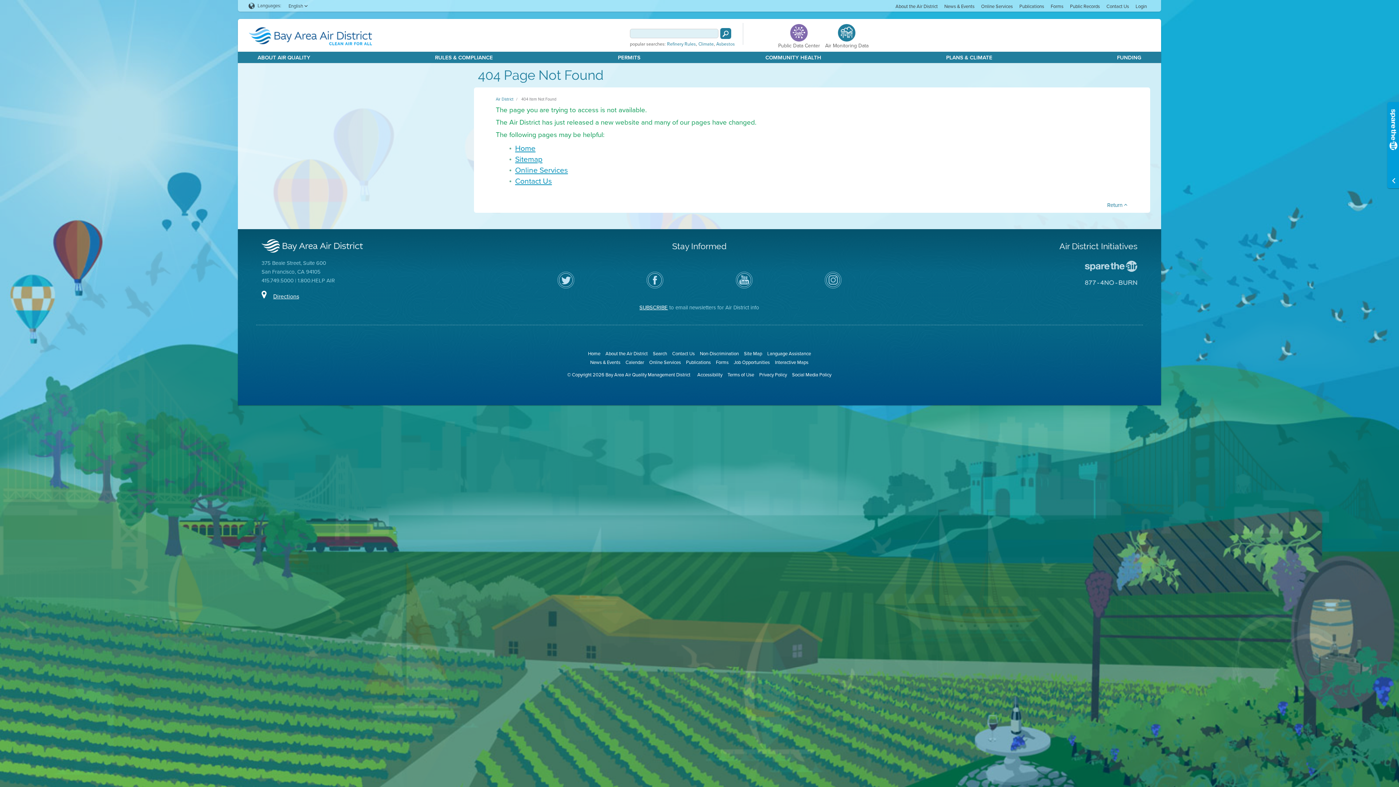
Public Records (1085, 6)
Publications (1031, 6)
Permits (629, 58)
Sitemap (528, 159)
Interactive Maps (791, 362)
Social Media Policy (811, 374)
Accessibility (709, 374)
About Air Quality (284, 58)
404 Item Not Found (538, 99)
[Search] (725, 33)
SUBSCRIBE (653, 308)
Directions (286, 296)
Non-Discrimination (719, 353)
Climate (706, 44)
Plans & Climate (969, 58)
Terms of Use (741, 374)
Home (525, 148)
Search (660, 353)
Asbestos (725, 44)
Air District (504, 99)
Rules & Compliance (464, 58)
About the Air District (917, 6)
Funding (1129, 58)
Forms (1057, 6)
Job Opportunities (752, 362)
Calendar (635, 362)
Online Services (997, 6)
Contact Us (1117, 6)
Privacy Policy (773, 374)
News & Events (959, 6)
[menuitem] (916, 6)
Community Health (793, 58)
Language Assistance (789, 353)
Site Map (753, 353)
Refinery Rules (681, 44)
